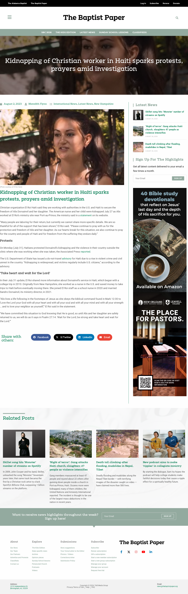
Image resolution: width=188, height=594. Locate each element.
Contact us (14, 564)
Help (87, 587)
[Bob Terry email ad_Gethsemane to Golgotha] (160, 239)
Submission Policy (68, 561)
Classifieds (139, 32)
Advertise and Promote (19, 557)
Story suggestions (68, 548)
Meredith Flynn (37, 104)
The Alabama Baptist (17, 3)
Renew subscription (99, 551)
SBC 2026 (46, 32)
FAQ (93, 587)
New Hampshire (103, 104)
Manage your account (99, 567)
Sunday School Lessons (113, 32)
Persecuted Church (39, 564)
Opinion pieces (38, 557)
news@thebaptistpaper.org (167, 586)
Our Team (14, 551)
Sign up (178, 178)
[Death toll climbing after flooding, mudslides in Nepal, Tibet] (138, 147)
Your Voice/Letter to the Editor (72, 551)
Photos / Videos (67, 554)
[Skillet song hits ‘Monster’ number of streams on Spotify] (138, 115)
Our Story (14, 548)
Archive (35, 554)
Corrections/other (67, 557)
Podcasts (35, 567)
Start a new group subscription (103, 561)
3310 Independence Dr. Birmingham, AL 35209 (19, 587)
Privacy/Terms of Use (75, 587)
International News (65, 104)
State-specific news (39, 551)
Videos (34, 570)
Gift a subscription (98, 554)
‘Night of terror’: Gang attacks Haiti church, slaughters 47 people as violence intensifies (163, 129)
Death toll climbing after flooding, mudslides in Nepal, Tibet (162, 146)
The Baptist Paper (39, 3)
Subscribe (95, 548)
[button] (177, 17)
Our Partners (15, 554)
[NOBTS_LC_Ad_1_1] (160, 344)
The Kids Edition (66, 32)
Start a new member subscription (104, 557)
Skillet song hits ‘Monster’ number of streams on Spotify (164, 113)
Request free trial (97, 570)
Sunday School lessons (41, 561)
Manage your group (98, 564)
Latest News (87, 32)
